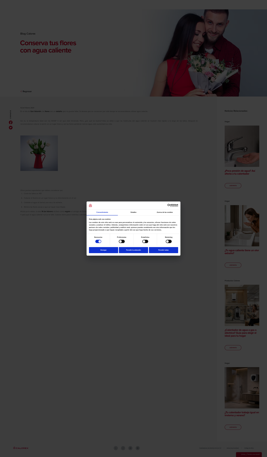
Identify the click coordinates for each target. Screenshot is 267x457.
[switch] (122, 241)
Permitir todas (163, 250)
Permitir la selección (133, 250)
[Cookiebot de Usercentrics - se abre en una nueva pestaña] (169, 205)
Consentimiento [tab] (102, 212)
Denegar (103, 250)
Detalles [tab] (134, 212)
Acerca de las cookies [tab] (165, 212)
